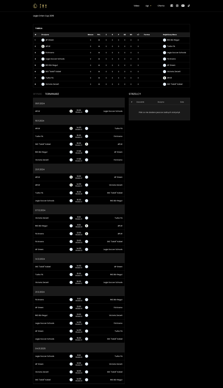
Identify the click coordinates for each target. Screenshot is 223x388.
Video (136, 5)
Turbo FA (118, 128)
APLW (37, 111)
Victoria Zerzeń (42, 160)
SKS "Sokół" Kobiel (43, 144)
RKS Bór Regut (41, 152)
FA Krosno (118, 136)
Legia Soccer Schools (112, 111)
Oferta (161, 5)
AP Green (118, 152)
